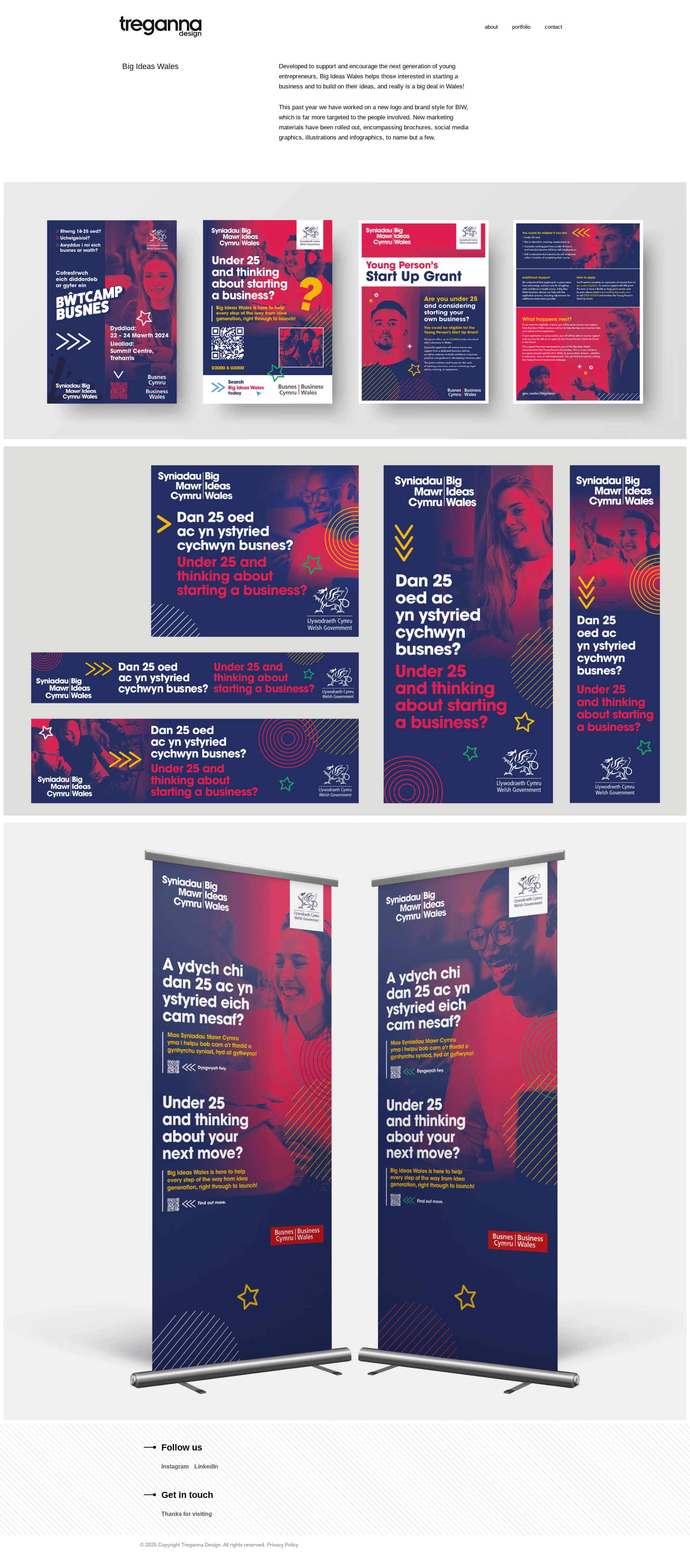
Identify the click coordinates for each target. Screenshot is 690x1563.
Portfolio (521, 27)
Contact (553, 27)
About (491, 27)
